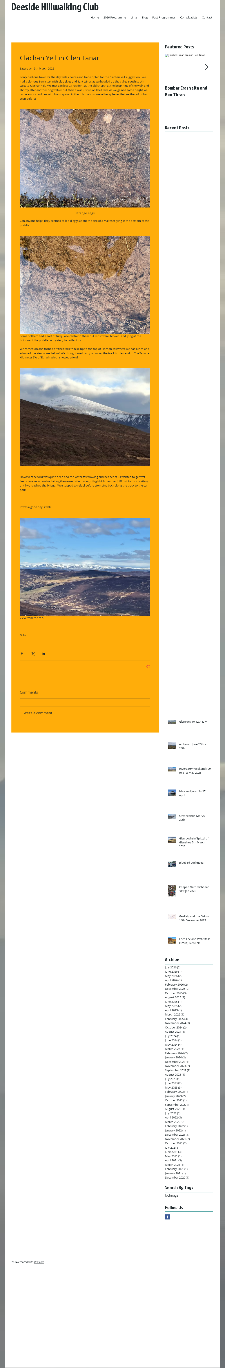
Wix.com (39, 1262)
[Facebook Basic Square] (167, 1216)
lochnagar (172, 1195)
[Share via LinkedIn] (43, 653)
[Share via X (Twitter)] (33, 653)
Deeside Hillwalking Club (55, 6)
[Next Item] (206, 67)
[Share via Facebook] (22, 653)
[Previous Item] (172, 67)
